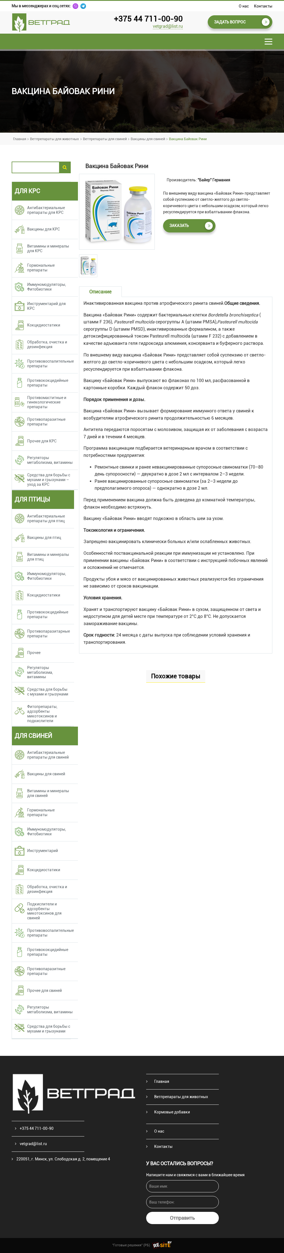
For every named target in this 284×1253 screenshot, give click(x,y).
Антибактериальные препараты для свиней (48, 754)
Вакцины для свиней (148, 139)
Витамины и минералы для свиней (48, 793)
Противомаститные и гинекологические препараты (46, 402)
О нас (244, 6)
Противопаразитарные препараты (48, 633)
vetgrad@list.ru (168, 26)
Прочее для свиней (44, 990)
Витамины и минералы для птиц (48, 556)
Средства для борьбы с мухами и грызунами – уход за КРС (48, 480)
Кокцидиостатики (43, 325)
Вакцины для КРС (43, 229)
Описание (100, 291)
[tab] (88, 265)
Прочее (33, 652)
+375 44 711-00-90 (148, 18)
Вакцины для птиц (44, 537)
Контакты (263, 6)
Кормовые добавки (172, 1112)
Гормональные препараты (41, 267)
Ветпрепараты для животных (54, 139)
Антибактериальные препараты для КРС (46, 210)
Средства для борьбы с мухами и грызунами (47, 691)
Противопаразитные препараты (46, 421)
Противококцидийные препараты (47, 382)
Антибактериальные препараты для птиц (46, 518)
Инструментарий (42, 850)
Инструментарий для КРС (46, 306)
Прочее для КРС (42, 441)
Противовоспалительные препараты (50, 363)
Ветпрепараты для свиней (105, 139)
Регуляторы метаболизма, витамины (50, 460)
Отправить (182, 1218)
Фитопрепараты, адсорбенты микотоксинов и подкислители (42, 713)
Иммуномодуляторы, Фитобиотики (46, 286)
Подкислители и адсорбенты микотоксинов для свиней (44, 911)
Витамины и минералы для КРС (48, 248)
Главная (19, 139)
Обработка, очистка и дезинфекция (47, 344)
